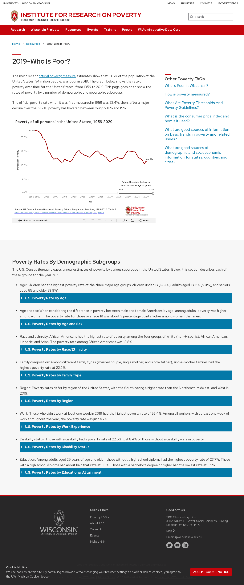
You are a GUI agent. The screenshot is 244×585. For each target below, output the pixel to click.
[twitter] (169, 545)
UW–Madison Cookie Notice (30, 576)
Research (18, 30)
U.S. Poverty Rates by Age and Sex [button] (53, 324)
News (171, 3)
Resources (73, 30)
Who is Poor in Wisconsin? (186, 85)
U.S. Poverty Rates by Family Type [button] (53, 375)
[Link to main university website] (59, 535)
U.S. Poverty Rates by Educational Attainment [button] (63, 472)
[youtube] (177, 545)
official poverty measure (57, 76)
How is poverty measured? (187, 94)
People (127, 30)
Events (92, 30)
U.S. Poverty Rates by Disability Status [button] (57, 447)
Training (110, 30)
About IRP (187, 3)
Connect (206, 3)
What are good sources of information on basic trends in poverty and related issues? (197, 134)
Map (169, 531)
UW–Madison (26, 3)
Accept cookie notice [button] (211, 572)
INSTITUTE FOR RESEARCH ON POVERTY (81, 15)
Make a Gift (97, 542)
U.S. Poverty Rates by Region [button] (49, 401)
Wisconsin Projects (45, 30)
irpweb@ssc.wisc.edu (188, 537)
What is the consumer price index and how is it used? (197, 118)
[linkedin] (185, 545)
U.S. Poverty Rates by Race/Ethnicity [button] (56, 349)
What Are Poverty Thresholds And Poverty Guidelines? (194, 105)
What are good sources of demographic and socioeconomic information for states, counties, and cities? (196, 154)
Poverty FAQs (228, 3)
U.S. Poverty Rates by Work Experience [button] (57, 426)
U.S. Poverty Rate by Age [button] (46, 298)
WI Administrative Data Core (159, 30)
